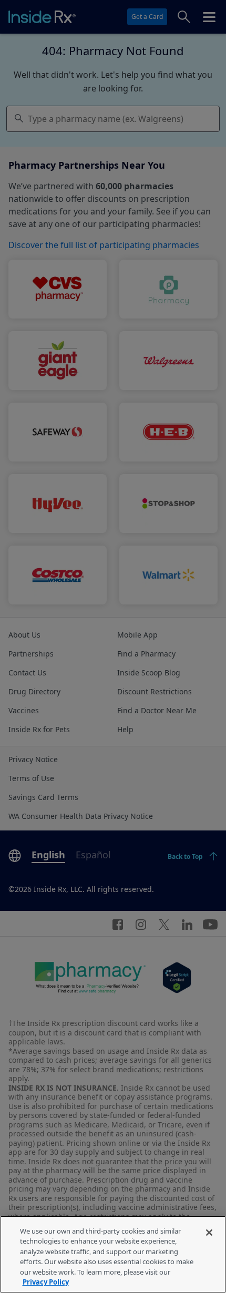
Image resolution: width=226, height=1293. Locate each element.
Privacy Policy (46, 1282)
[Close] (209, 1232)
